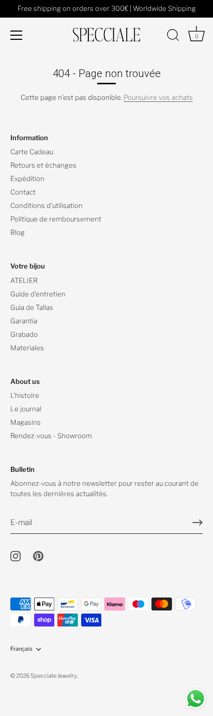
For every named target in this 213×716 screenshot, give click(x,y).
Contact (23, 192)
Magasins (25, 422)
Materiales (27, 348)
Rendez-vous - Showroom (51, 435)
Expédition (27, 178)
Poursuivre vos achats (158, 97)
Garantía (23, 321)
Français (21, 649)
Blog (17, 232)
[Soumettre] (197, 522)
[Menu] (16, 35)
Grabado (24, 334)
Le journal (25, 409)
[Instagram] (15, 555)
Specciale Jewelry (54, 675)
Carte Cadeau (31, 151)
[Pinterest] (38, 555)
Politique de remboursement (55, 219)
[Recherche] (173, 36)
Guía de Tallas (31, 307)
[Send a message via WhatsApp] (196, 699)
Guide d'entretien (38, 294)
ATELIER (24, 280)
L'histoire (24, 395)
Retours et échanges (43, 165)
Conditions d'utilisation (46, 205)
